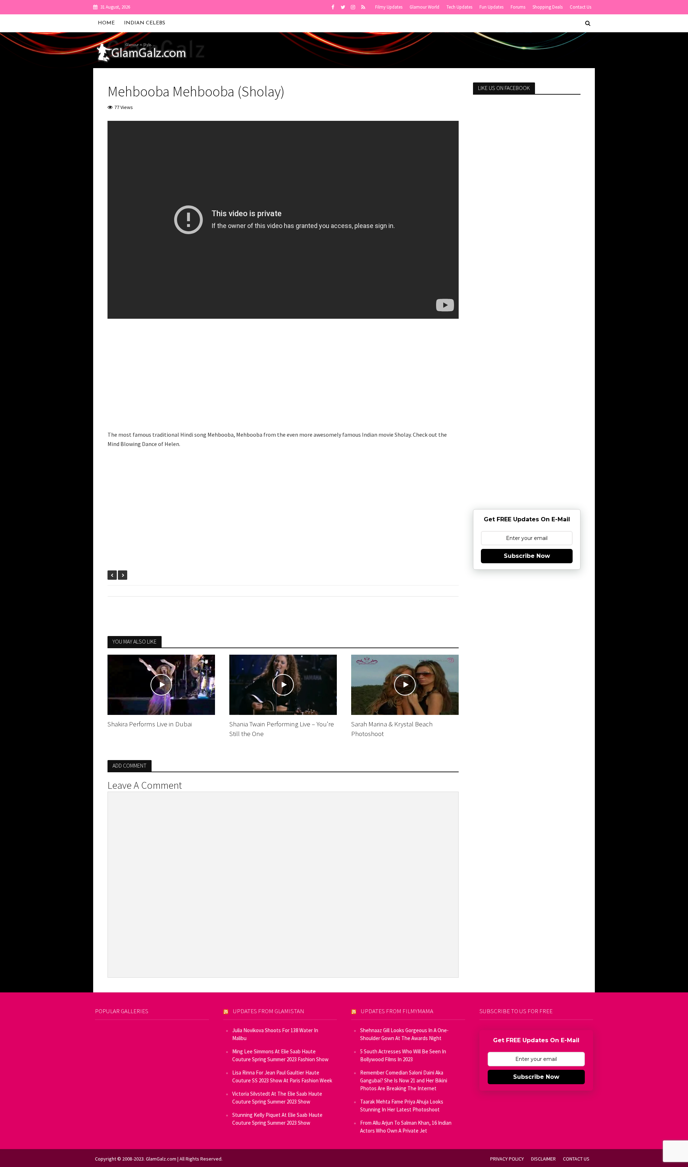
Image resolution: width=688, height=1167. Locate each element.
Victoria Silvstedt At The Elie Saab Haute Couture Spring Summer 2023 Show (277, 1097)
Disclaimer (543, 1159)
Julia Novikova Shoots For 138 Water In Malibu (275, 1034)
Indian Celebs (144, 23)
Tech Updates (459, 7)
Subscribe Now (527, 555)
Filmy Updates (388, 7)
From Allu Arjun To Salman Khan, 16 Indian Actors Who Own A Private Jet (406, 1126)
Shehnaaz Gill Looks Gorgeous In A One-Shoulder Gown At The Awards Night (404, 1034)
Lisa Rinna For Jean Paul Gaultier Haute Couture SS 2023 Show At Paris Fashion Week (282, 1076)
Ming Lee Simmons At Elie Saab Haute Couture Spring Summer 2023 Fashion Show (280, 1055)
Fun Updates (491, 7)
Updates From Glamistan (268, 1011)
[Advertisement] (283, 379)
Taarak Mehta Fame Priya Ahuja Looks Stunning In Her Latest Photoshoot (401, 1105)
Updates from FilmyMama (397, 1011)
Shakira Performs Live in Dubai (150, 724)
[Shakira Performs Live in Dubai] (161, 684)
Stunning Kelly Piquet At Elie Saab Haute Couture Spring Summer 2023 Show (277, 1118)
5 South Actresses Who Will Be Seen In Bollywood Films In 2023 (403, 1055)
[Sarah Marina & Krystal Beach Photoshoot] (405, 684)
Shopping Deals (547, 7)
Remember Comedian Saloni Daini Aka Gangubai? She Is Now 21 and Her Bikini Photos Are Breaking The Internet (403, 1080)
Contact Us (580, 7)
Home (106, 23)
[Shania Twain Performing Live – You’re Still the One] (283, 684)
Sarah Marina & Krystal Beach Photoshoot (392, 729)
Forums (518, 7)
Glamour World (424, 7)
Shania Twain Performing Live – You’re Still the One (281, 729)
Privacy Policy (507, 1159)
